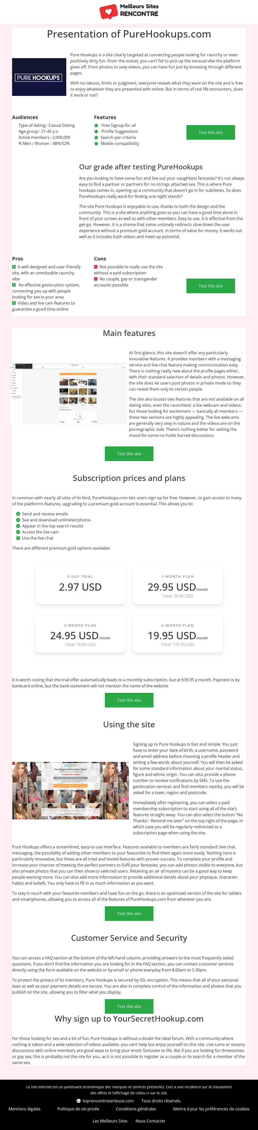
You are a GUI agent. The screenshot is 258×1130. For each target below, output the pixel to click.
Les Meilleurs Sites (110, 1121)
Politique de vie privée (78, 1109)
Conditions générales (136, 1109)
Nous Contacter (151, 1121)
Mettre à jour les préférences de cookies (211, 1109)
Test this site (211, 132)
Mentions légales (25, 1109)
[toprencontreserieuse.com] (129, 12)
